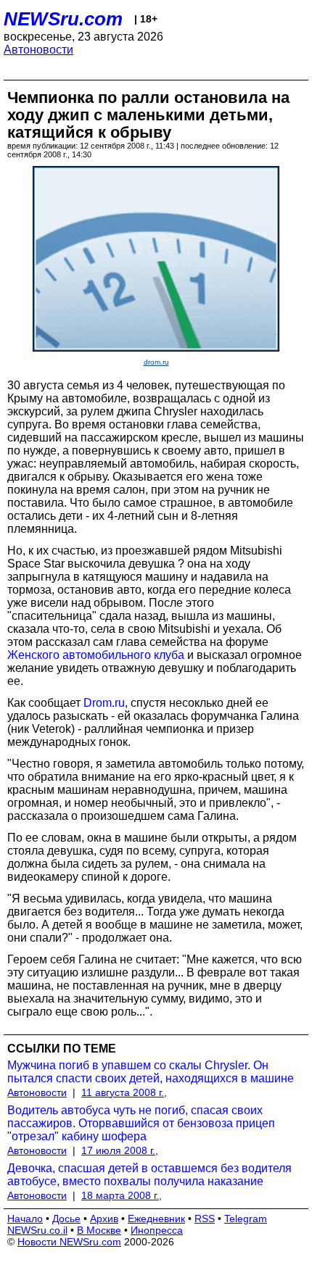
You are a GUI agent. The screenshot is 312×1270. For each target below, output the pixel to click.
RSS (204, 1218)
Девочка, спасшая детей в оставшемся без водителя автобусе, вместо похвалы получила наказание (149, 1174)
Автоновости (38, 49)
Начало (25, 1218)
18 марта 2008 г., (121, 1195)
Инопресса (157, 1230)
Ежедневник (156, 1218)
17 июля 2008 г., (119, 1150)
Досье (66, 1218)
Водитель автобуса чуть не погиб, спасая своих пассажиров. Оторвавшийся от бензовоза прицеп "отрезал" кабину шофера (141, 1123)
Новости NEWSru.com (69, 1242)
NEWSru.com (63, 19)
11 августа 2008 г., (124, 1092)
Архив (104, 1218)
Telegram (245, 1218)
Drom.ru (104, 703)
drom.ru (156, 362)
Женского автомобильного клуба (95, 655)
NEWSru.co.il (37, 1230)
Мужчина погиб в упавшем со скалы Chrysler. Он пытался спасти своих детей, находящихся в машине (150, 1071)
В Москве (99, 1230)
